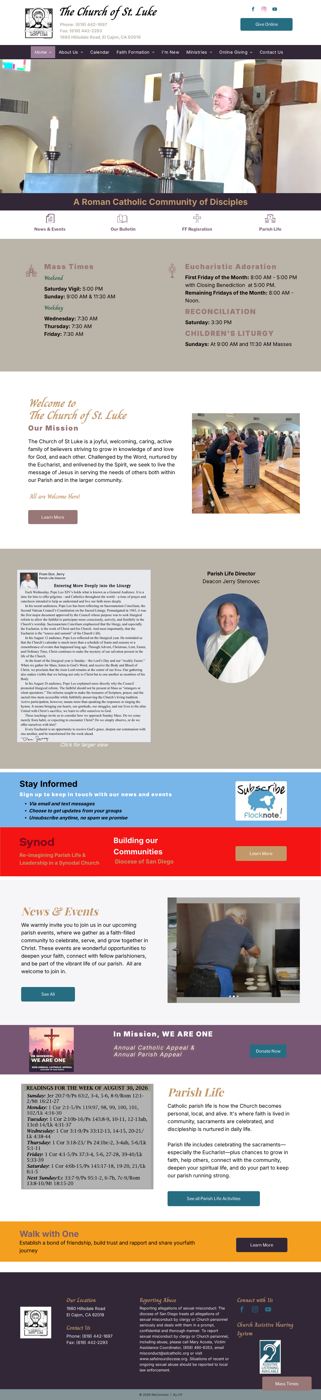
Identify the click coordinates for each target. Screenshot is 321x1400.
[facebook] (253, 10)
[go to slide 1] (230, 996)
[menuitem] (43, 52)
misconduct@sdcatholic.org (164, 1353)
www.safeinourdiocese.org (163, 1358)
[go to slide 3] (238, 996)
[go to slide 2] (234, 996)
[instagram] (263, 10)
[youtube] (274, 10)
